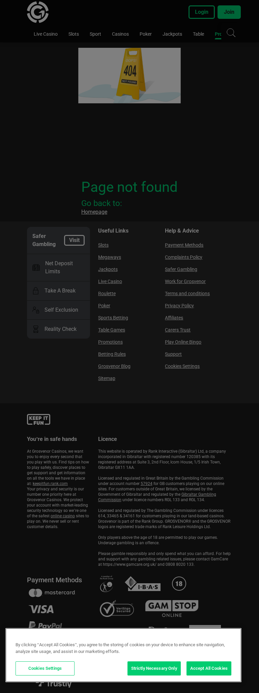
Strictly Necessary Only (154, 668)
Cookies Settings (45, 668)
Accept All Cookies (209, 668)
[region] (123, 655)
